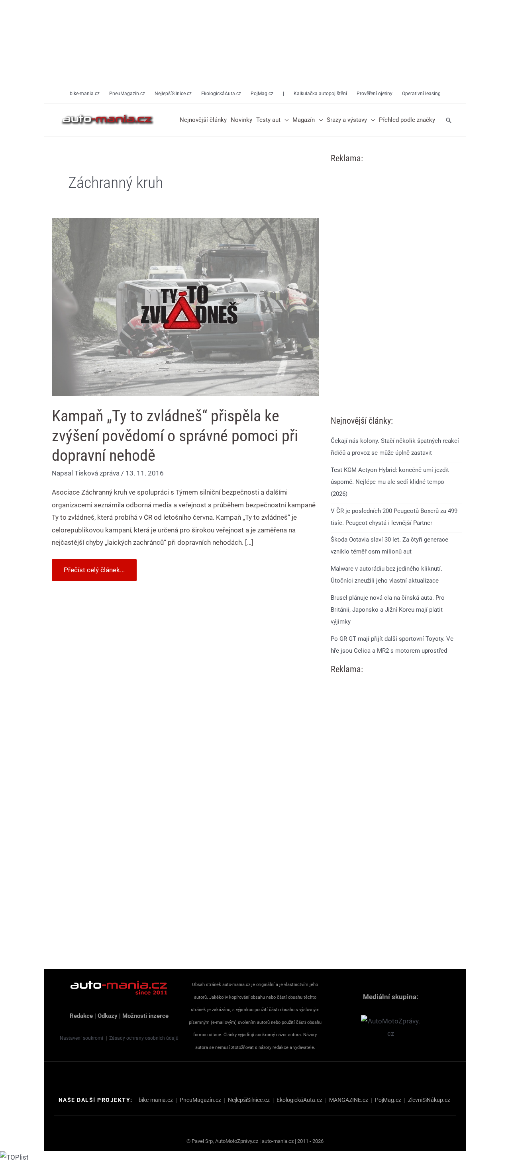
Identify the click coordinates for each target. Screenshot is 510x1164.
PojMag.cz (388, 1100)
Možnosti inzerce (145, 1015)
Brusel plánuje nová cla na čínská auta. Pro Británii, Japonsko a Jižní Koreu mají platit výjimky (388, 609)
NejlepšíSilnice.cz (249, 1100)
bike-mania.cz (156, 1100)
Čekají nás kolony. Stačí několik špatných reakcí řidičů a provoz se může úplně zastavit (395, 446)
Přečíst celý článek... (94, 566)
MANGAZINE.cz (348, 1100)
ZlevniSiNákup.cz (429, 1100)
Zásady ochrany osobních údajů (143, 1038)
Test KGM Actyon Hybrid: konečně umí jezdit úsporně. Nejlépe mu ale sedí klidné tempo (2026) (390, 481)
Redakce (81, 1015)
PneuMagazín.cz (200, 1100)
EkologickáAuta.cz (299, 1100)
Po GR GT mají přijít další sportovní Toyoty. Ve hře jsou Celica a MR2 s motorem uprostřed (392, 644)
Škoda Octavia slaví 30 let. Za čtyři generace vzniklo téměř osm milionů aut (389, 545)
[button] (284, 120)
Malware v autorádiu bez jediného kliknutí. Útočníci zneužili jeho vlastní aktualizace (386, 574)
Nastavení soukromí (81, 1038)
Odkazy (108, 1015)
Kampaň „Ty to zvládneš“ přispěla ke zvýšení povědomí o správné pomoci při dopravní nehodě (175, 435)
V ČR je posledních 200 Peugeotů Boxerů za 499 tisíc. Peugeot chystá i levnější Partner (394, 516)
